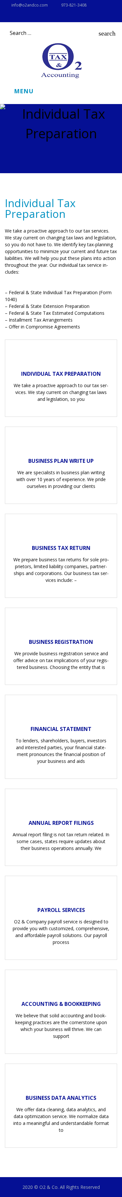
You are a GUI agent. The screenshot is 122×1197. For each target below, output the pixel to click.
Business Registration (61, 641)
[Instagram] (7, 16)
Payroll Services (61, 910)
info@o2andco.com (29, 5)
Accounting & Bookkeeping (61, 1004)
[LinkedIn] (30, 16)
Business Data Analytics (61, 1097)
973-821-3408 (74, 5)
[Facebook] (18, 16)
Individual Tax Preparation (61, 373)
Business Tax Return (61, 548)
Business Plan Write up (61, 460)
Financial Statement (61, 729)
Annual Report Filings (61, 822)
